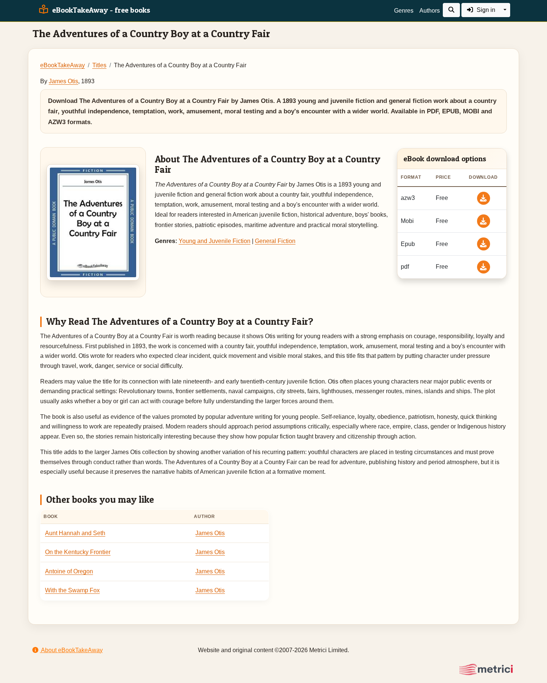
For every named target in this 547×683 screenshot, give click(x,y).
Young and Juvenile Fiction (214, 241)
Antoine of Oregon (69, 571)
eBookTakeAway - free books (100, 10)
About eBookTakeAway (71, 650)
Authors (429, 10)
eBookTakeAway (62, 65)
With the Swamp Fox (72, 590)
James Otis (63, 81)
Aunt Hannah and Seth (75, 533)
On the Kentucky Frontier (78, 552)
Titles (99, 65)
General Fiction (275, 241)
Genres (403, 10)
